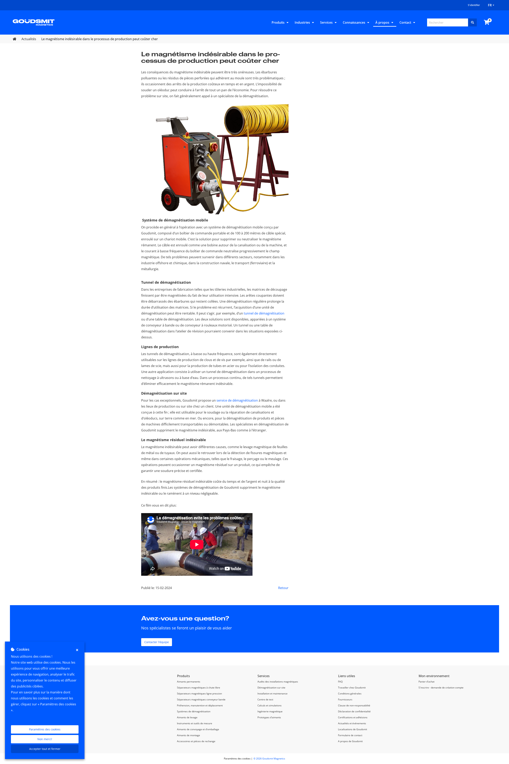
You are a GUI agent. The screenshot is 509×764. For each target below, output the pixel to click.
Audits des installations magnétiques (277, 681)
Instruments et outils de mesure (194, 723)
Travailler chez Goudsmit (352, 687)
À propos (382, 22)
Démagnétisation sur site (271, 687)
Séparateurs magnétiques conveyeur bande (201, 699)
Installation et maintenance (272, 693)
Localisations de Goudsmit (352, 729)
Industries (302, 22)
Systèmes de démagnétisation (193, 711)
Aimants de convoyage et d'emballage (198, 729)
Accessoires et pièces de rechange (196, 741)
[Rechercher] (472, 22)
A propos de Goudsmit (350, 741)
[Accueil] (33, 22)
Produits (278, 22)
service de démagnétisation (237, 400)
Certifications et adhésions (352, 717)
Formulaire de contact (350, 735)
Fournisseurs (345, 699)
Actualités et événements (352, 723)
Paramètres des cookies (44, 729)
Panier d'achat (426, 681)
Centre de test (265, 699)
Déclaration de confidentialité (354, 711)
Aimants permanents (188, 681)
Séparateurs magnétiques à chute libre (198, 687)
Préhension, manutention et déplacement (200, 705)
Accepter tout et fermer (44, 749)
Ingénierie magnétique (270, 711)
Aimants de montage (188, 735)
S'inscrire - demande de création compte (441, 687)
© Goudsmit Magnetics (269, 758)
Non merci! (44, 739)
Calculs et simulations (269, 705)
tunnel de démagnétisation (264, 313)
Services (326, 22)
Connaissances (354, 22)
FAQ (340, 681)
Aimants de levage (187, 717)
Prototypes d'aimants (269, 717)
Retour (283, 588)
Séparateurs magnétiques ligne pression (199, 693)
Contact (405, 22)
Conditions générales (349, 693)
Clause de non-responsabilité (354, 705)
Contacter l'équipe (156, 642)
